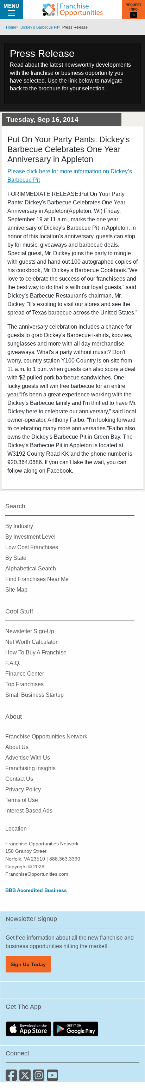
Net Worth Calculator (31, 642)
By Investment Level (30, 537)
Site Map (16, 590)
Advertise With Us (27, 758)
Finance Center (24, 674)
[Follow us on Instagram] (40, 1078)
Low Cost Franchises (31, 547)
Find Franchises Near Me (37, 579)
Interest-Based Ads (28, 811)
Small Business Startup (34, 695)
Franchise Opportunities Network (46, 736)
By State (15, 558)
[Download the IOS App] (29, 1029)
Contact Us (19, 779)
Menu (11, 6)
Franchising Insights (30, 768)
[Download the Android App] (76, 1029)
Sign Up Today (28, 964)
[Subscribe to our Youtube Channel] (53, 1078)
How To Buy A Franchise (36, 652)
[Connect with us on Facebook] (12, 1078)
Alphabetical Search (30, 568)
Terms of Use (21, 800)
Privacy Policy (23, 789)
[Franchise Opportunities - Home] (72, 9)
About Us (17, 747)
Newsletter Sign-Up (29, 631)
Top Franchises (24, 684)
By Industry (19, 526)
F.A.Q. (12, 663)
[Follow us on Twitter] (26, 1078)
